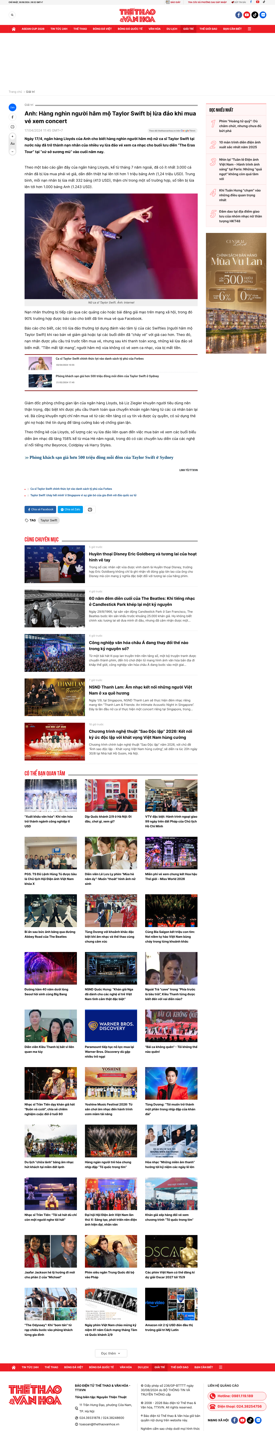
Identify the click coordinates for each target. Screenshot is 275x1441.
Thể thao (80, 29)
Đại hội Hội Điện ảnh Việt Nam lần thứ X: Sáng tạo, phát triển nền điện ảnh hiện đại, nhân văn (111, 1219)
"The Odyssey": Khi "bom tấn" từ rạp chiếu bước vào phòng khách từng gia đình (49, 1330)
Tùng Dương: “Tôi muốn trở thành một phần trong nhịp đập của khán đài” (170, 1109)
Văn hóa (155, 29)
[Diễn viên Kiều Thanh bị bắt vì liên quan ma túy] (51, 1026)
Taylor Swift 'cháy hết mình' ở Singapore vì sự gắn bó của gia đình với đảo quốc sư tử (83, 495)
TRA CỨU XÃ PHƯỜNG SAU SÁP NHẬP (207, 2)
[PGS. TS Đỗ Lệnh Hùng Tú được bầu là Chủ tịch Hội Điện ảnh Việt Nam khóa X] (51, 853)
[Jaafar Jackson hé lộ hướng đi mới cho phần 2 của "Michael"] (51, 1251)
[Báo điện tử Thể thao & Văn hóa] (138, 15)
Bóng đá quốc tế (130, 29)
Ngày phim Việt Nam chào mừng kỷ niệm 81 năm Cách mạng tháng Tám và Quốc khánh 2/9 (111, 1330)
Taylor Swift (48, 520)
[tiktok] (254, 14)
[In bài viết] (12, 127)
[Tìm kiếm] (12, 15)
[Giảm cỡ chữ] (12, 152)
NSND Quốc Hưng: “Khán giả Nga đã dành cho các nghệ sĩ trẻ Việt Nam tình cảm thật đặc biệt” (109, 994)
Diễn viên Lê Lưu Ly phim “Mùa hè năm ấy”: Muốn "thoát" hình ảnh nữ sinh (110, 879)
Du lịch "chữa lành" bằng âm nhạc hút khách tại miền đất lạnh (49, 1164)
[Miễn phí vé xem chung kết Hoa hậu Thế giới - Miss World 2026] (171, 853)
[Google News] (172, 132)
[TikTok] (265, 2)
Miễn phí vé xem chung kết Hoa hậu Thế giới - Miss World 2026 (171, 876)
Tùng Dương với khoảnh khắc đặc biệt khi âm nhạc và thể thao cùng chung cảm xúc (109, 936)
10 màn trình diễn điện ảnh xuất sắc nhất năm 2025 (240, 144)
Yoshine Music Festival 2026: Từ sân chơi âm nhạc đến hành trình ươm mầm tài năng (109, 1109)
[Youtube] (257, 2)
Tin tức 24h (59, 29)
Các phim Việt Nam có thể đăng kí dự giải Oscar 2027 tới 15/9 (169, 1274)
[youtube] (246, 14)
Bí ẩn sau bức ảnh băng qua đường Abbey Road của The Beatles (50, 934)
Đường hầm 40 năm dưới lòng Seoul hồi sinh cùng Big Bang (46, 991)
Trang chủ (15, 92)
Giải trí (30, 92)
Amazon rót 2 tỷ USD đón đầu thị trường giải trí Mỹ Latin (169, 1327)
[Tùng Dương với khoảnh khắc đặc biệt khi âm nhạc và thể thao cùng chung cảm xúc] (111, 910)
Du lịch (172, 29)
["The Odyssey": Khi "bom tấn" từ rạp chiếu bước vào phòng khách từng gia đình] (51, 1304)
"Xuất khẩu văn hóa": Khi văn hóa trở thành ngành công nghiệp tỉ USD (49, 821)
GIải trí (188, 29)
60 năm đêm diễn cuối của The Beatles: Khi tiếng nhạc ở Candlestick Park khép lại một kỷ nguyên (142, 601)
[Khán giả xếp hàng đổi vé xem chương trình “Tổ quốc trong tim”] (171, 1194)
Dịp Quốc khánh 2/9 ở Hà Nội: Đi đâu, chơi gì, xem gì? (108, 819)
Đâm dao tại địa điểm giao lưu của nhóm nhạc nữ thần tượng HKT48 (240, 216)
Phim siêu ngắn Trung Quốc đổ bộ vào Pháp (109, 1274)
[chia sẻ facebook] (12, 117)
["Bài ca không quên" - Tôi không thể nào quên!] (171, 1026)
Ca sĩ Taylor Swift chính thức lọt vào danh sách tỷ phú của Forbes (100, 358)
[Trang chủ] (14, 29)
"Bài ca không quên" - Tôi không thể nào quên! (171, 1049)
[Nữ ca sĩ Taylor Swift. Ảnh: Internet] (111, 246)
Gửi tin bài (240, 2)
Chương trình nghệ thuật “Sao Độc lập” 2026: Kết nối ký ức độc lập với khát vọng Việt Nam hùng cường (140, 734)
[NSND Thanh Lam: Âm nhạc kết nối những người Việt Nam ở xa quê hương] (55, 697)
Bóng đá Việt (102, 29)
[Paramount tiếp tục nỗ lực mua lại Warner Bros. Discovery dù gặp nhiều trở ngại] (111, 1026)
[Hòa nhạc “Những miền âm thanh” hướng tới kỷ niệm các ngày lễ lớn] (171, 1141)
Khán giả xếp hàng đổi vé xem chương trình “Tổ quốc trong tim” (169, 1217)
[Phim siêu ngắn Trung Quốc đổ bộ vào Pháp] (111, 1251)
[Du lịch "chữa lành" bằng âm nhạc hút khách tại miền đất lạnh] (51, 1141)
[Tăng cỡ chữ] (12, 136)
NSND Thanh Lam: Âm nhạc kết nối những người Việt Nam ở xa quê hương (140, 690)
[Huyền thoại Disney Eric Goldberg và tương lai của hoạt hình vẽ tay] (55, 564)
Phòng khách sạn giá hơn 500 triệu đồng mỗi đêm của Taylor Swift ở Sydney (107, 376)
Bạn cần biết (232, 29)
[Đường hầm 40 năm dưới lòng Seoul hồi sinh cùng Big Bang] (51, 968)
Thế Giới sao (208, 29)
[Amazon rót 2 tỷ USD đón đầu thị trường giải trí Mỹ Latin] (171, 1304)
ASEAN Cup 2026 (33, 29)
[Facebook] (251, 2)
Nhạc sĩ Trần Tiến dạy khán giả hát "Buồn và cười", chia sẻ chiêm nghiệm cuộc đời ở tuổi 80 (50, 1109)
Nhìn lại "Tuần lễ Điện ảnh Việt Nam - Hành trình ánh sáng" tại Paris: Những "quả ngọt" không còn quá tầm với (240, 169)
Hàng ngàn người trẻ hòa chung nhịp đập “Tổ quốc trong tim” (108, 1164)
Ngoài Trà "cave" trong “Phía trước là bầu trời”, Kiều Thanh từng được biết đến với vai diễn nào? (170, 994)
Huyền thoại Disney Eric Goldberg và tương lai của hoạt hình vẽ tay (143, 557)
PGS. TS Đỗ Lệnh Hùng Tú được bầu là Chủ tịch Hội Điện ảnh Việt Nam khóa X (51, 879)
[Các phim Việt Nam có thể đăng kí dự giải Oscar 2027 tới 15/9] (171, 1251)
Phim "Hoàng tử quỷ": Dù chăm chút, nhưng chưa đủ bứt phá (240, 126)
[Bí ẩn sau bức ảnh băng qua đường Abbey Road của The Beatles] (51, 910)
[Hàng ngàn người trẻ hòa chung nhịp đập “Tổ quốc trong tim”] (111, 1141)
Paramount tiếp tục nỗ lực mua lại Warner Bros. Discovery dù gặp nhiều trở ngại (109, 1051)
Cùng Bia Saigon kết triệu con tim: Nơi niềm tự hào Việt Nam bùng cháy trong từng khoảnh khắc (170, 936)
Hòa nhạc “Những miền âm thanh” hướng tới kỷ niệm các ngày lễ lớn (170, 1164)
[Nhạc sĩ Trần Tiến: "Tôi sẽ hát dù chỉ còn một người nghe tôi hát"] (51, 1194)
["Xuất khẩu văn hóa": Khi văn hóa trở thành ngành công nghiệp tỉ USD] (51, 795)
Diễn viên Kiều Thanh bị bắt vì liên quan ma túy (49, 1049)
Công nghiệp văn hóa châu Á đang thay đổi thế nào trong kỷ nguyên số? (138, 645)
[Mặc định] (12, 144)
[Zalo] (262, 14)
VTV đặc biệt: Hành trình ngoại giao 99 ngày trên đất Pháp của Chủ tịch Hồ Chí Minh (171, 821)
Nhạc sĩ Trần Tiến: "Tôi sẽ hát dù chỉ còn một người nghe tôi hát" (51, 1217)
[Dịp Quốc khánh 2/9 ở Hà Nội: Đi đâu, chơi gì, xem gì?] (111, 795)
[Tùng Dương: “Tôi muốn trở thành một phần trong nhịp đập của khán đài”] (171, 1083)
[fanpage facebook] (238, 14)
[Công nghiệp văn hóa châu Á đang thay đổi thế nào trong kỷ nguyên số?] (55, 653)
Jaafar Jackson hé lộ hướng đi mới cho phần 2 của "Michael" (50, 1274)
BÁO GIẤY (175, 2)
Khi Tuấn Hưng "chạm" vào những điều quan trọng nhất (240, 195)
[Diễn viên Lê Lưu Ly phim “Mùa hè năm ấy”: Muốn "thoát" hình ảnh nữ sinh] (111, 853)
